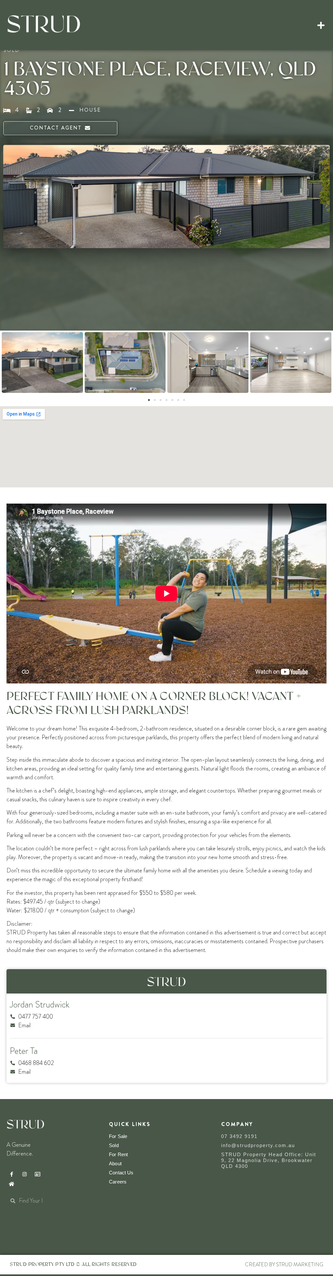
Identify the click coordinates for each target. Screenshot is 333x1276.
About (115, 1163)
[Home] (11, 1184)
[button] (321, 25)
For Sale (118, 1136)
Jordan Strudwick (40, 1004)
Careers (118, 1181)
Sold (113, 1145)
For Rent (118, 1154)
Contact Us (121, 1172)
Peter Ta (24, 1051)
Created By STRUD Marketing (284, 1264)
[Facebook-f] (11, 1174)
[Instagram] (24, 1174)
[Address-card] (37, 1174)
